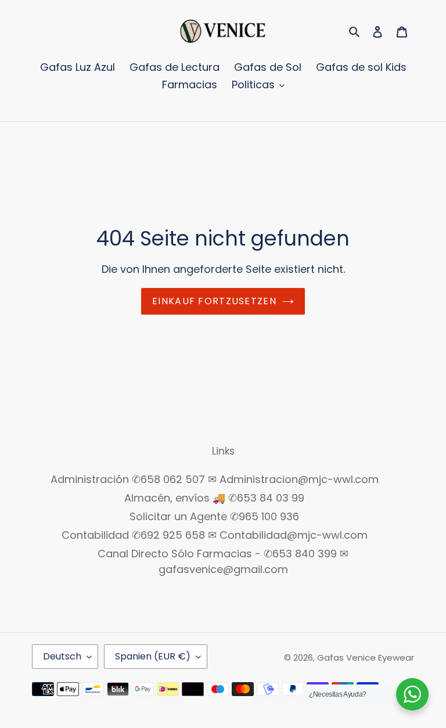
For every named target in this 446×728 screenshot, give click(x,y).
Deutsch (62, 656)
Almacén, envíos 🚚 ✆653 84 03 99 (214, 498)
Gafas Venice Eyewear (365, 657)
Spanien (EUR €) (152, 656)
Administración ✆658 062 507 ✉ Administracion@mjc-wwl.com (215, 479)
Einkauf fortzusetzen (214, 301)
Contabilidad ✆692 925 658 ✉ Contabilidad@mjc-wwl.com (215, 535)
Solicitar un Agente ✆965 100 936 (214, 516)
